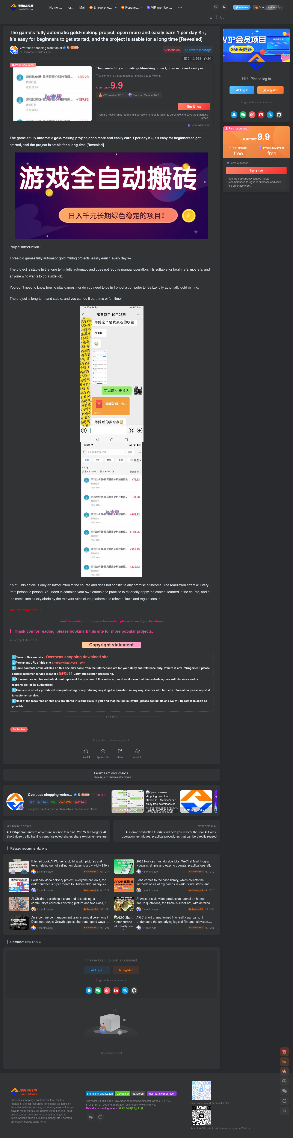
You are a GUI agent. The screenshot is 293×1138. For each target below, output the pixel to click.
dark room (138, 1093)
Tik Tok (279, 339)
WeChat (252, 345)
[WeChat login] (98, 990)
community (235, 327)
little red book (254, 351)
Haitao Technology (127, 1104)
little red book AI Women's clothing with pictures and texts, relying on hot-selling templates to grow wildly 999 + (70, 863)
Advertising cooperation (161, 1093)
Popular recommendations (244, 191)
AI (269, 358)
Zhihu (266, 327)
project (232, 315)
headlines (272, 351)
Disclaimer (122, 1093)
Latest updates (274, 191)
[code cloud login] (116, 990)
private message (200, 50)
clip (230, 358)
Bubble (21, 729)
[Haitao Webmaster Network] (24, 1091)
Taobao (271, 333)
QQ (249, 358)
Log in (99, 970)
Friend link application (100, 1093)
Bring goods (235, 351)
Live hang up (236, 333)
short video (252, 327)
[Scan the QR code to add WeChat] (284, 1091)
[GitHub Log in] (134, 990)
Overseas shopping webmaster (41, 48)
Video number (236, 321)
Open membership (270, 7)
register (127, 970)
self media (255, 321)
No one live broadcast (241, 339)
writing (240, 358)
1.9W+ (44, 802)
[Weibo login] (107, 990)
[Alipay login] (125, 990)
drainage (266, 345)
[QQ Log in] (89, 990)
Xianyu (244, 315)
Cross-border (260, 315)
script (268, 321)
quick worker (236, 345)
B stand (260, 358)
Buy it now (194, 106)
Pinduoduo (265, 339)
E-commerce (255, 333)
